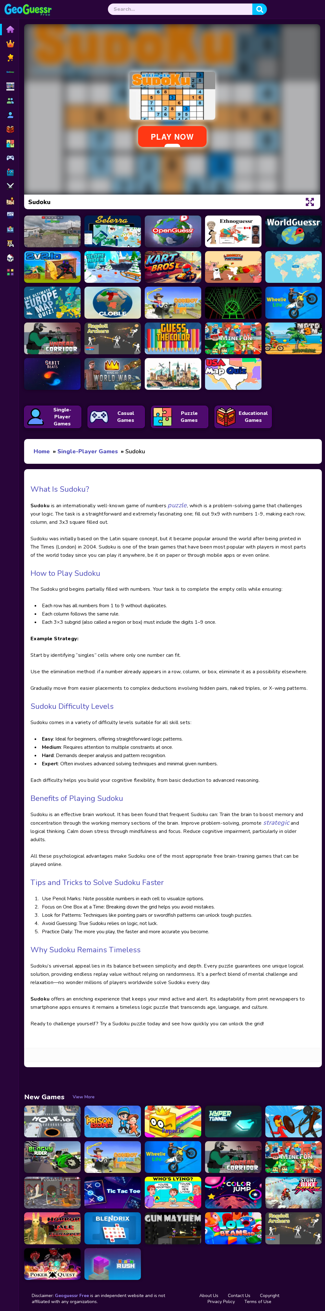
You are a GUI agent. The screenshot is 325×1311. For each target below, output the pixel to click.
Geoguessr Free (72, 1296)
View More (84, 1097)
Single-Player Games (87, 451)
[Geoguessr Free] (28, 10)
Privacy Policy (221, 1302)
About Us (208, 1296)
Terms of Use (257, 1302)
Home (42, 451)
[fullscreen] (309, 202)
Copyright (269, 1296)
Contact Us (239, 1296)
